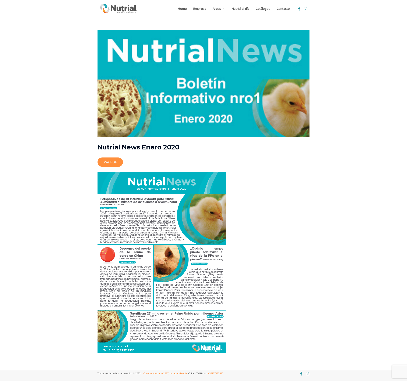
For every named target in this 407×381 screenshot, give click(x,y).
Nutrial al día (240, 8)
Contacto (283, 8)
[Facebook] (299, 9)
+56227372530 (215, 373)
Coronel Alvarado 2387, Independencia (165, 373)
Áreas (217, 8)
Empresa (199, 8)
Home (182, 8)
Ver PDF (110, 162)
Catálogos (263, 8)
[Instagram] (305, 9)
